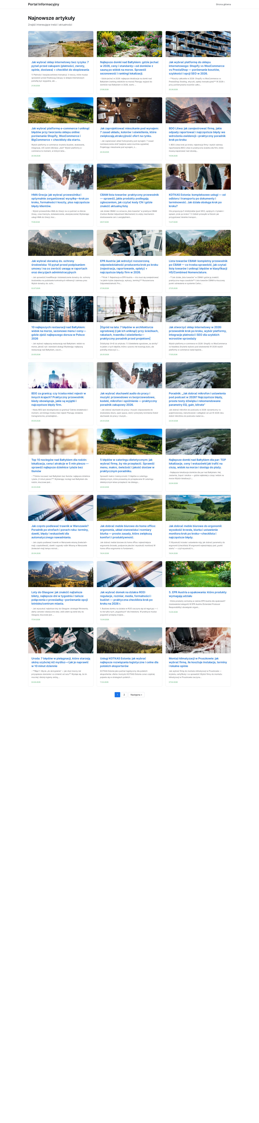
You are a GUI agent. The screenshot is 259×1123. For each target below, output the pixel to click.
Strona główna (223, 4)
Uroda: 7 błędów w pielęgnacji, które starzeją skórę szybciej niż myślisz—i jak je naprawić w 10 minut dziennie (60, 662)
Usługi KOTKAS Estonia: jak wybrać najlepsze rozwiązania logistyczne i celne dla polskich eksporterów (129, 662)
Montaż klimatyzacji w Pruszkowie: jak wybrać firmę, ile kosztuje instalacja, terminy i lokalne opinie (198, 662)
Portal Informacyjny (43, 4)
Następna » (136, 694)
